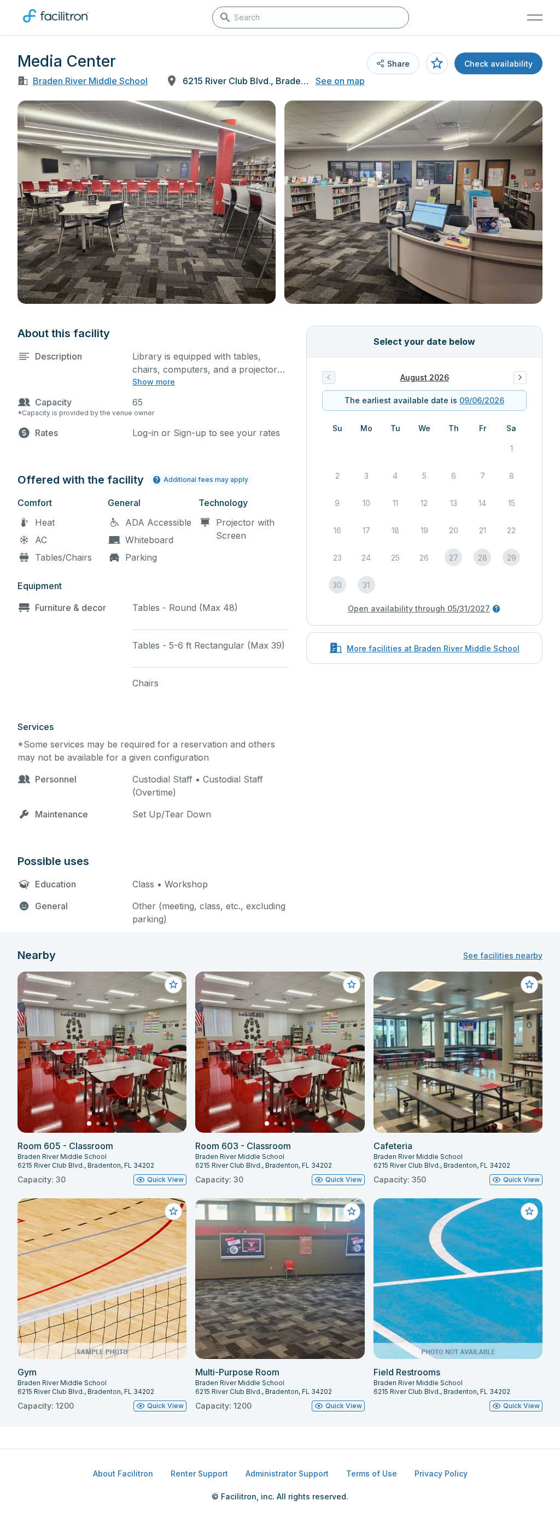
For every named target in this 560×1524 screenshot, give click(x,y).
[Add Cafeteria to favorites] (529, 984)
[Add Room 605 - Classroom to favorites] (173, 984)
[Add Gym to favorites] (173, 1211)
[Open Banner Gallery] (147, 202)
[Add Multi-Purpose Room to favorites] (351, 1211)
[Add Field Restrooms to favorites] (529, 1211)
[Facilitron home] (56, 24)
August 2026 (424, 377)
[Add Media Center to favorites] (437, 63)
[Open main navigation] (534, 17)
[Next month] (520, 377)
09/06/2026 (481, 400)
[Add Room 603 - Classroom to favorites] (351, 984)
